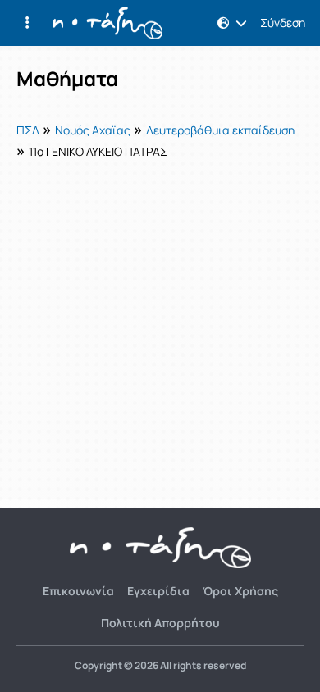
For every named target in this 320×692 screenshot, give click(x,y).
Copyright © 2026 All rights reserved (160, 665)
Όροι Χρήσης (240, 591)
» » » (155, 139)
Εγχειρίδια (158, 591)
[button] (27, 23)
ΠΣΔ (27, 130)
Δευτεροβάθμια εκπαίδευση (220, 130)
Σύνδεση (282, 23)
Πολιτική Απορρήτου (160, 623)
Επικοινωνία (78, 591)
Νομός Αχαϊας (92, 130)
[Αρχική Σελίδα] (107, 23)
